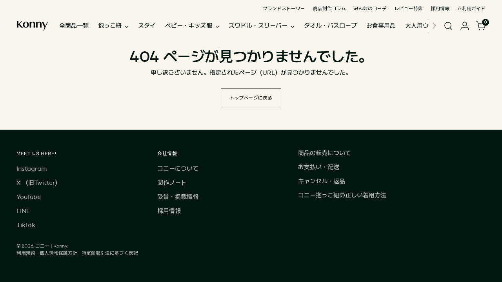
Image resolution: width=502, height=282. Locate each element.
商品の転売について (324, 153)
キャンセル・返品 (321, 181)
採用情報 (169, 211)
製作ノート (172, 182)
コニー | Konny (51, 246)
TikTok (25, 225)
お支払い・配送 (318, 167)
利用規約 (25, 253)
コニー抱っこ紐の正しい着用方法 (342, 195)
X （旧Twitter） (38, 182)
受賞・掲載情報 (177, 197)
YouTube (28, 197)
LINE (23, 211)
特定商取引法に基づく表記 (110, 253)
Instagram (31, 168)
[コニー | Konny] (32, 26)
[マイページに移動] (465, 26)
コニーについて (177, 168)
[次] (434, 26)
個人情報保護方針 (58, 253)
